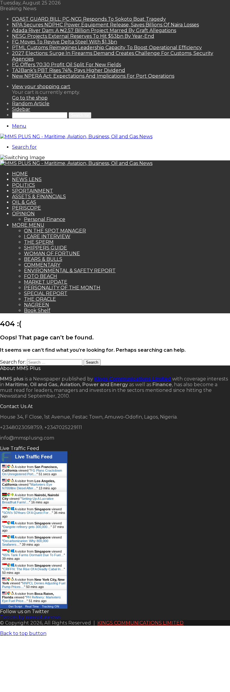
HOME (20, 174)
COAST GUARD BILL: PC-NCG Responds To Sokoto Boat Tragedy (89, 19)
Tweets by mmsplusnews (30, 617)
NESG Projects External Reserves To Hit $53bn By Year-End (83, 36)
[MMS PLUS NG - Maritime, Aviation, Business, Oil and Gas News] (76, 136)
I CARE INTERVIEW (47, 236)
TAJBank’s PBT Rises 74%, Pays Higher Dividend (68, 70)
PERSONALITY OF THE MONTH (62, 288)
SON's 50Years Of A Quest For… (27, 513)
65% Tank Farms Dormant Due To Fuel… (33, 555)
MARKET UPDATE (45, 282)
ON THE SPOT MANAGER (55, 231)
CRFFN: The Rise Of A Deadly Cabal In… (33, 569)
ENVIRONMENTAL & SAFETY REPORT (70, 270)
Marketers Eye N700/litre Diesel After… (27, 486)
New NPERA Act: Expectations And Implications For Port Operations (93, 76)
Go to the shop (30, 98)
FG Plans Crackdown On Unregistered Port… (32, 472)
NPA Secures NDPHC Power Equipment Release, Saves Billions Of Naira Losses (105, 25)
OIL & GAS (24, 202)
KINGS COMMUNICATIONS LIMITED (140, 623)
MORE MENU (28, 225)
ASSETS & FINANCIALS (39, 196)
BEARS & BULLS (43, 259)
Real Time (32, 606)
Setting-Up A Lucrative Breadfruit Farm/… (28, 500)
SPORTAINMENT (32, 191)
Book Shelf (37, 310)
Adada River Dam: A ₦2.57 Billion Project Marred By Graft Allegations (94, 30)
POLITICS (23, 185)
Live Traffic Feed (33, 456)
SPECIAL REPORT (45, 293)
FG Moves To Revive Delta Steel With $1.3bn (64, 42)
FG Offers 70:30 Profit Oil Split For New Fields (66, 64)
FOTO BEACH (40, 276)
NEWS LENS (27, 179)
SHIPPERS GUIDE (45, 248)
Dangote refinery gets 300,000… (27, 527)
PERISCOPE (26, 208)
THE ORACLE (40, 299)
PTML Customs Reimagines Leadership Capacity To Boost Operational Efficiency (107, 47)
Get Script (15, 606)
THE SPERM (39, 242)
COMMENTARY (42, 265)
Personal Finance (44, 219)
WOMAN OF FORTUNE (52, 253)
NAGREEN (36, 305)
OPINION (23, 213)
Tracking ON (50, 606)
